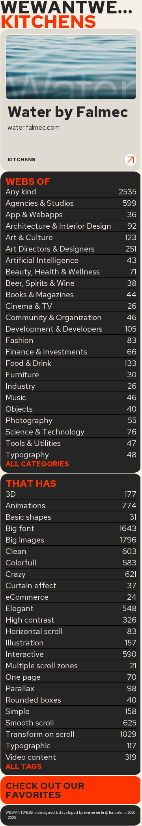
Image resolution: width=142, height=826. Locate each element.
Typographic (28, 745)
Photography (29, 420)
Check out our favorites (45, 790)
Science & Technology (45, 432)
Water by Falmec (67, 112)
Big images (25, 540)
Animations (25, 505)
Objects (19, 409)
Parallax (20, 688)
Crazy (16, 574)
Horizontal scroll (34, 631)
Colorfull (21, 563)
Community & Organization (54, 317)
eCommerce (27, 597)
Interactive (25, 654)
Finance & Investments (46, 352)
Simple (18, 711)
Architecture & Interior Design (58, 226)
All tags (24, 766)
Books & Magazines (40, 294)
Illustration (25, 643)
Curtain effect (31, 585)
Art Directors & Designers (50, 249)
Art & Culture (29, 237)
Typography (27, 454)
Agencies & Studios (40, 203)
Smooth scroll (30, 723)
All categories (37, 464)
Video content (31, 757)
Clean (16, 551)
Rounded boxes (33, 700)
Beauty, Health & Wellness (53, 272)
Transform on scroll (40, 734)
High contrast (30, 620)
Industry (20, 386)
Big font (20, 528)
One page (23, 677)
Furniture (22, 374)
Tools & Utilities (33, 443)
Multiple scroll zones (42, 665)
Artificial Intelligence (42, 260)
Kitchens (21, 159)
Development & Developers (54, 329)
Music (16, 397)
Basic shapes (28, 517)
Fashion (20, 340)
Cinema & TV (29, 306)
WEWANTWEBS (71, 7)
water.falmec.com (33, 127)
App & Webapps (34, 214)
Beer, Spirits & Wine (40, 283)
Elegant (20, 608)
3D (11, 494)
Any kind (21, 191)
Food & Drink (28, 363)
